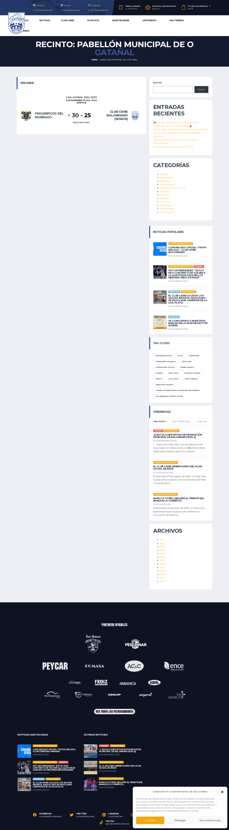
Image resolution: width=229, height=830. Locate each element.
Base (180, 356)
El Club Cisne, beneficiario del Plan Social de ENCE (180, 129)
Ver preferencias (209, 820)
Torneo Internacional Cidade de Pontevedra (177, 390)
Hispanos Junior (192, 373)
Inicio (24, 20)
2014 (162, 577)
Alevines (164, 174)
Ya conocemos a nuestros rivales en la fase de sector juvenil (188, 323)
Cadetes (164, 181)
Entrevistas (165, 191)
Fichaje (159, 373)
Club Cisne (67, 20)
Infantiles (164, 198)
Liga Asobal (166, 205)
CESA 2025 (186, 361)
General (164, 194)
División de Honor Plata (172, 188)
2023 (162, 546)
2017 (162, 567)
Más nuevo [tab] (160, 421)
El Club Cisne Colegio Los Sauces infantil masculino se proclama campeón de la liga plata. (187, 299)
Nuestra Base (167, 208)
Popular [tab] (202, 421)
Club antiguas (167, 184)
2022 (162, 550)
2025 (162, 539)
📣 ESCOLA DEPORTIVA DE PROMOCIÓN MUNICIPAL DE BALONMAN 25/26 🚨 (177, 436)
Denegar (180, 820)
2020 (162, 557)
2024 (162, 543)
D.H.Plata (93, 20)
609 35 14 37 (156, 9)
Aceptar (150, 820)
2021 (162, 553)
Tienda (25, 31)
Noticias (44, 20)
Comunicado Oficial (165, 367)
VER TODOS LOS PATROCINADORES (114, 711)
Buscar (157, 83)
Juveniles (165, 201)
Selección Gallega (164, 385)
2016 (162, 570)
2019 (162, 560)
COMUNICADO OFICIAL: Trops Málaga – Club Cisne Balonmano (187, 250)
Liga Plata (174, 379)
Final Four (173, 373)
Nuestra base (120, 20)
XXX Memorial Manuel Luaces (169, 396)
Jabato (159, 379)
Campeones (194, 356)
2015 (162, 574)
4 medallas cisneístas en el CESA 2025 (173, 146)
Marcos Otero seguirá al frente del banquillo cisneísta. (178, 499)
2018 (162, 564)
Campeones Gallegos (166, 361)
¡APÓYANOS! (149, 20)
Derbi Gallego (187, 367)
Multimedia (176, 20)
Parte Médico (191, 379)
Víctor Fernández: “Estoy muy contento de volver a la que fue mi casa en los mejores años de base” (187, 274)
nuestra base (131, 9)
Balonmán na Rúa (164, 356)
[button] (222, 791)
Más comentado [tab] (181, 421)
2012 (162, 581)
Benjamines (166, 177)
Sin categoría (167, 212)
